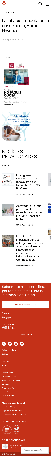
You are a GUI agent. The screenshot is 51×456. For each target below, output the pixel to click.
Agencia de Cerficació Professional (14, 414)
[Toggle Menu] (47, 4)
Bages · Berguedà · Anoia (11, 380)
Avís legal (31, 454)
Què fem (5, 354)
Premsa (4, 358)
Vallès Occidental (8, 395)
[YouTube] (22, 344)
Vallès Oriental (7, 392)
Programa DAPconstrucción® (12, 410)
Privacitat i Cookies (42, 454)
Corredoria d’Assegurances (11, 407)
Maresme (5, 384)
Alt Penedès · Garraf (9, 376)
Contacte (5, 361)
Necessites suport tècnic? (34, 450)
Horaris (4, 365)
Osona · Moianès (8, 388)
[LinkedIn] (16, 344)
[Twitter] (10, 344)
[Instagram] (4, 344)
